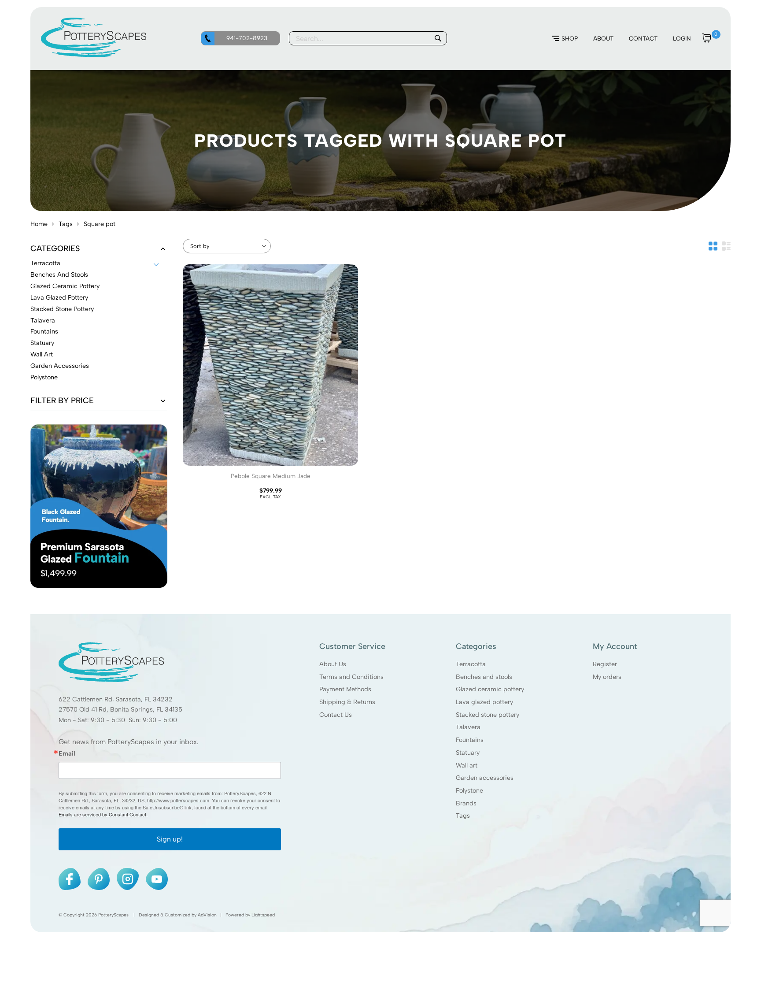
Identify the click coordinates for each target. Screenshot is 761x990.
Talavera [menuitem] (468, 727)
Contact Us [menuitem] (335, 714)
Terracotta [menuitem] (471, 664)
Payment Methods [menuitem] (345, 689)
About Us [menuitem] (332, 664)
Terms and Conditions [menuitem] (351, 676)
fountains (44, 331)
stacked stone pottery (62, 309)
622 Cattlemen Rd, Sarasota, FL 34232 (116, 699)
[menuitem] (565, 39)
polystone (44, 377)
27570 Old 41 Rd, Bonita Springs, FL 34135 (120, 709)
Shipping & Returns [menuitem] (347, 702)
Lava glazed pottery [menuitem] (484, 702)
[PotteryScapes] (94, 55)
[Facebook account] (70, 879)
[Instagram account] (128, 879)
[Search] (438, 38)
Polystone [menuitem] (469, 790)
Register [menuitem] (605, 664)
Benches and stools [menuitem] (484, 676)
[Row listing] (726, 246)
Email (67, 753)
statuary (42, 343)
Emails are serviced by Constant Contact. (103, 814)
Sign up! (170, 839)
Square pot (99, 224)
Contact (643, 38)
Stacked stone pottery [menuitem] (487, 714)
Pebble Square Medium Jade (270, 475)
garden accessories (59, 366)
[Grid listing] (713, 246)
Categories (55, 249)
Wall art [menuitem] (466, 765)
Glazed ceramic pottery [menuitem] (490, 689)
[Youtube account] (157, 879)
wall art (41, 354)
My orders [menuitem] (607, 676)
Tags (66, 224)
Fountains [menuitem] (470, 740)
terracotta (45, 263)
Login (682, 38)
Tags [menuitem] (463, 815)
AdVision (207, 915)
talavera (42, 320)
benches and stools (59, 274)
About (603, 38)
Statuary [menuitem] (468, 752)
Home (39, 224)
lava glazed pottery (59, 297)
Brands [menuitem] (466, 803)
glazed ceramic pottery (65, 286)
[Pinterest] (99, 879)
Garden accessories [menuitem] (484, 778)
